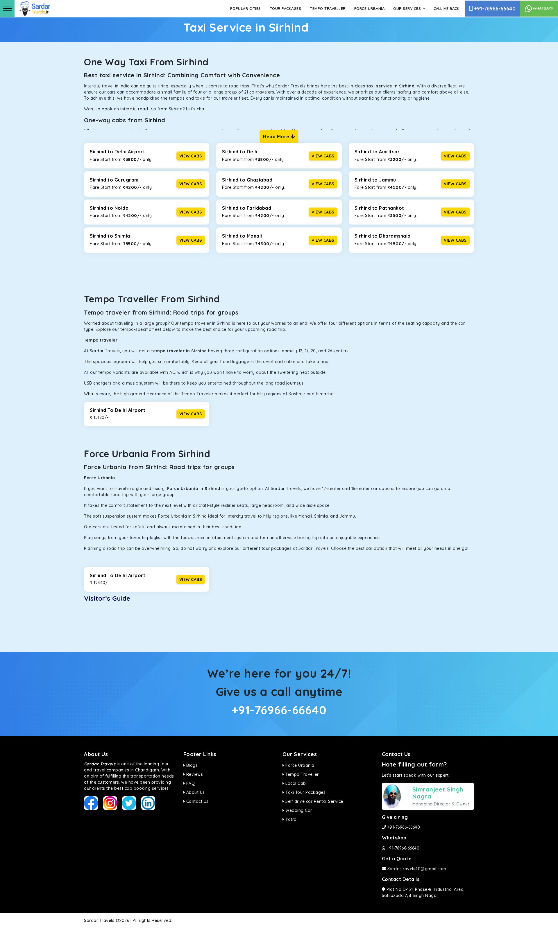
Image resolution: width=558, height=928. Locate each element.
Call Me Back (446, 8)
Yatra (290, 819)
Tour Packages (285, 8)
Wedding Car (298, 810)
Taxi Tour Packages (305, 792)
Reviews (194, 774)
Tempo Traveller (328, 8)
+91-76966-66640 (494, 8)
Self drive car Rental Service (313, 801)
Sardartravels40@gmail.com (416, 868)
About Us (195, 792)
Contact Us (197, 801)
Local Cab (295, 783)
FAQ (190, 783)
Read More (277, 136)
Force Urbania (369, 8)
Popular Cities (245, 8)
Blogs (191, 765)
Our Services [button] (407, 8)
